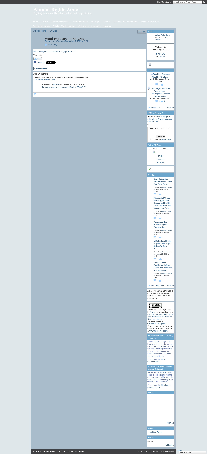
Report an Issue (152, 451)
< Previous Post (40, 68)
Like (39, 59)
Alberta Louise (166, 187)
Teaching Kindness (160, 76)
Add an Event (156, 432)
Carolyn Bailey (164, 98)
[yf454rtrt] (38, 45)
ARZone (153, 312)
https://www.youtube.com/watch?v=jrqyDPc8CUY (64, 87)
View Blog (52, 44)
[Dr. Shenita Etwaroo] (160, 399)
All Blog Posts (39, 31)
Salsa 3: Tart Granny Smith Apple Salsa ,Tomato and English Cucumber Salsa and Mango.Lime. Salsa (162, 202)
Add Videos (155, 108)
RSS (35, 94)
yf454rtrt (58, 41)
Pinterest (160, 162)
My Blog (53, 31)
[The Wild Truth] (160, 416)
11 (158, 259)
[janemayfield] (160, 407)
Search (204, 2)
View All (170, 108)
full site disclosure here (157, 360)
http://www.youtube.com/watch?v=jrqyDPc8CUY (54, 51)
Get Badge (169, 445)
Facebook (41, 63)
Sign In (168, 2)
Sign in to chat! (186, 452)
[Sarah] (168, 416)
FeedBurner (166, 140)
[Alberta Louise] (151, 399)
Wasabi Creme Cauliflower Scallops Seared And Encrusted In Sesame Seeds (163, 266)
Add (143, 32)
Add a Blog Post (157, 286)
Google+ (160, 159)
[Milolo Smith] (151, 416)
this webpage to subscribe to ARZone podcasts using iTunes (159, 119)
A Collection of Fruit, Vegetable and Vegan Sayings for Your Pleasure (162, 244)
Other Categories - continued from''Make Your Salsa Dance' (163, 181)
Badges (140, 451)
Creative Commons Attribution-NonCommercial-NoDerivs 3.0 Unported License (160, 316)
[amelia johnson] (151, 407)
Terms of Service (167, 451)
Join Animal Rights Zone (44, 80)
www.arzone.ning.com (156, 324)
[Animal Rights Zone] (168, 399)
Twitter (160, 156)
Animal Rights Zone (55, 9)
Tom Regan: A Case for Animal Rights (160, 95)
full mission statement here (158, 386)
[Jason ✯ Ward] (168, 407)
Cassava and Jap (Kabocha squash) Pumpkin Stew (161, 224)
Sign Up (160, 2)
